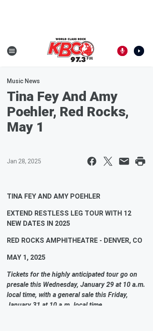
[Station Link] (70, 51)
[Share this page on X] (108, 161)
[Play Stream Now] (139, 51)
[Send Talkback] (122, 51)
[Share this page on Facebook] (92, 161)
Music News (23, 81)
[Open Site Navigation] (12, 51)
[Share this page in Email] (124, 161)
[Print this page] (140, 161)
